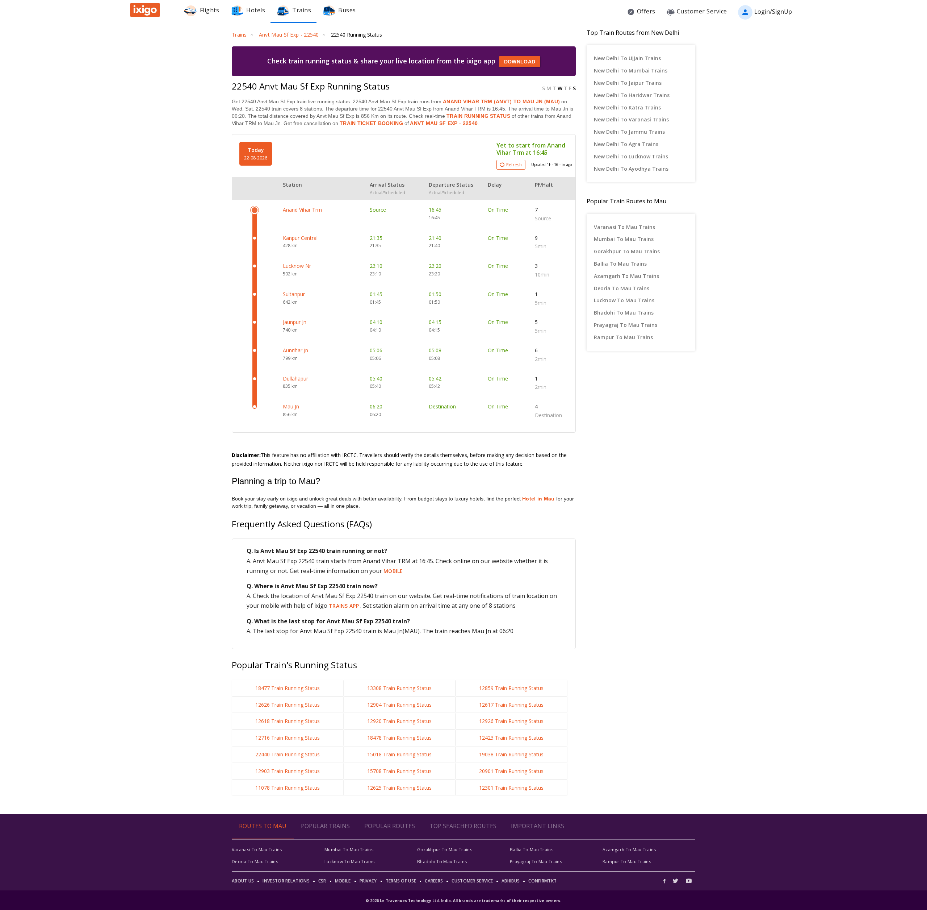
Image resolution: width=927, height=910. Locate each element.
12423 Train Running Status (511, 737)
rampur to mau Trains (623, 337)
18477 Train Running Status (287, 688)
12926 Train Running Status (511, 721)
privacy (368, 881)
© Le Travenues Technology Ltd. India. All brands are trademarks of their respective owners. (463, 900)
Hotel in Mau (538, 499)
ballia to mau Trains (620, 263)
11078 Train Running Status (287, 787)
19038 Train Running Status (511, 754)
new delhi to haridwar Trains (632, 95)
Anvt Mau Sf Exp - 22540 (443, 123)
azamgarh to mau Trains (626, 276)
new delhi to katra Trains (627, 107)
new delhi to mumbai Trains (630, 70)
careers (434, 881)
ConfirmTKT (542, 881)
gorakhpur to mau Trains (627, 251)
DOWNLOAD (519, 62)
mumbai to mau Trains (624, 239)
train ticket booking (371, 123)
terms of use (401, 881)
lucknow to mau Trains (624, 300)
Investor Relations (286, 881)
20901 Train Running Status (511, 771)
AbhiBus (511, 881)
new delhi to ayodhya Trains (631, 168)
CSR (322, 881)
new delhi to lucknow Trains (631, 156)
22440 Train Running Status (287, 754)
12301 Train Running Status (511, 787)
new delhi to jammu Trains (629, 131)
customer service (472, 881)
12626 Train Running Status (287, 704)
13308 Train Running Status (399, 688)
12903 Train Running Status (287, 771)
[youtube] (688, 881)
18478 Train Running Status (399, 737)
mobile (393, 571)
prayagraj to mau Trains (625, 324)
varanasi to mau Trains (624, 227)
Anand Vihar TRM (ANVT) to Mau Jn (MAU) (501, 101)
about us (243, 881)
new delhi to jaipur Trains (628, 82)
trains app (344, 605)
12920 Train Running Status (399, 721)
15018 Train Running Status (399, 754)
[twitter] (675, 881)
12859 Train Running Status (511, 688)
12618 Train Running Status (287, 721)
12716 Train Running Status (287, 737)
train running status (478, 116)
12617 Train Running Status (511, 704)
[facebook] (666, 881)
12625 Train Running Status (399, 787)
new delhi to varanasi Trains (631, 119)
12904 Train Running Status (399, 704)
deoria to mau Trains (621, 288)
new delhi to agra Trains (626, 144)
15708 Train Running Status (399, 771)
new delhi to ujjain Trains (627, 58)
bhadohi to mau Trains (624, 312)
